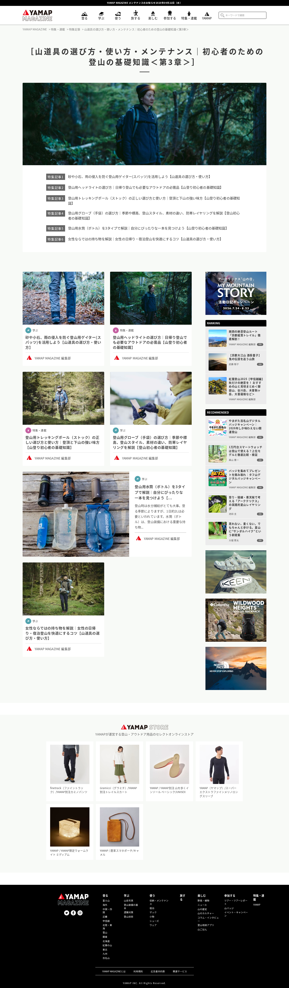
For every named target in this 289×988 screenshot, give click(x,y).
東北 (105, 949)
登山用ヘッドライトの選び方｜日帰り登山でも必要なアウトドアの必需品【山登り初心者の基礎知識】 (145, 187)
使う (152, 895)
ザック (153, 912)
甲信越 (106, 920)
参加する (229, 895)
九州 (105, 953)
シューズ (154, 920)
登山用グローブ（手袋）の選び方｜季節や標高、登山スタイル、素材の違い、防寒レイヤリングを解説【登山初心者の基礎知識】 (154, 216)
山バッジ (229, 908)
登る (105, 895)
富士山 (106, 900)
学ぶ (126, 895)
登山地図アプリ (206, 925)
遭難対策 (128, 912)
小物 (152, 916)
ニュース (202, 904)
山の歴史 (202, 909)
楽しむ (202, 895)
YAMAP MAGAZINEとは (114, 971)
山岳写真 (128, 900)
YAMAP (256, 904)
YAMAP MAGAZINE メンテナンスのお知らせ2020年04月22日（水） (144, 3)
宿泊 (152, 908)
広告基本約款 (158, 971)
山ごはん (202, 929)
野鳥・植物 (203, 900)
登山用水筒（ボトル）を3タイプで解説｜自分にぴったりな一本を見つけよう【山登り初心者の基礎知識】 (148, 228)
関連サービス (180, 971)
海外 (105, 904)
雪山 (105, 932)
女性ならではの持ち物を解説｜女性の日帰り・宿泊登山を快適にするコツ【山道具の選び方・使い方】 (145, 238)
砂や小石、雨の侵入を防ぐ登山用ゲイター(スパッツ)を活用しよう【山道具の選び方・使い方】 (140, 176)
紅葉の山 (107, 945)
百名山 (106, 958)
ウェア (153, 925)
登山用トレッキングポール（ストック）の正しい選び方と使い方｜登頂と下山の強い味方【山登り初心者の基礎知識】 (154, 201)
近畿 (105, 916)
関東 (105, 936)
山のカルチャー (206, 913)
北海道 (106, 941)
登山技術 (128, 916)
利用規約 (138, 971)
